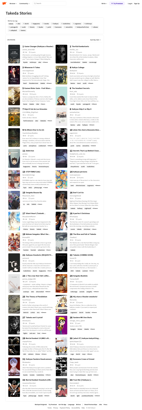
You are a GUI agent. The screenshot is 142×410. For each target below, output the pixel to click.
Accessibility (76, 408)
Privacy (55, 408)
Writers (78, 404)
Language (71, 404)
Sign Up (137, 3)
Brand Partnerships (91, 404)
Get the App (62, 404)
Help (83, 408)
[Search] (35, 3)
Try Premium (118, 3)
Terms (50, 408)
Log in (130, 3)
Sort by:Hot (94, 40)
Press (105, 404)
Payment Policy (65, 408)
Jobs (100, 404)
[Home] (4, 3)
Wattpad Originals (41, 404)
